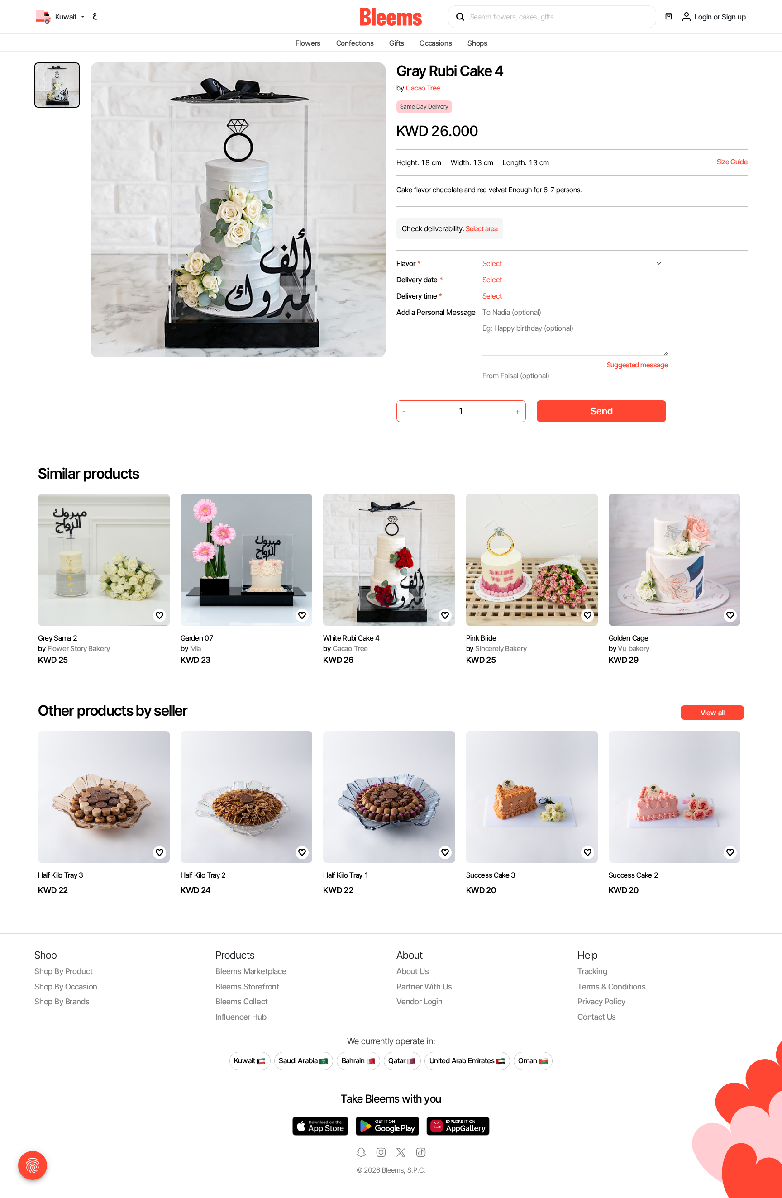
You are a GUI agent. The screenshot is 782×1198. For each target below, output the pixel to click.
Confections (355, 43)
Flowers (308, 43)
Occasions (436, 43)
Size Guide (732, 161)
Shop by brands (62, 1001)
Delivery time (419, 295)
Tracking (592, 971)
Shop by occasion (65, 986)
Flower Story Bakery (74, 648)
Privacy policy (601, 1001)
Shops (477, 43)
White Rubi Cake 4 (351, 637)
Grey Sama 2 (57, 637)
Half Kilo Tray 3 (60, 874)
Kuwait (245, 1060)
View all (713, 712)
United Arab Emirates (462, 1060)
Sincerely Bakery (496, 648)
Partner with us (424, 986)
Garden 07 (197, 637)
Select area (481, 228)
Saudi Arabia (299, 1060)
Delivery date (419, 279)
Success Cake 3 (491, 874)
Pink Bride (481, 637)
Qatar (397, 1060)
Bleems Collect (241, 1001)
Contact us (596, 1017)
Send (602, 411)
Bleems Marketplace (250, 971)
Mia (191, 648)
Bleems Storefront (247, 986)
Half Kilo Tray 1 (345, 874)
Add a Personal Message (436, 312)
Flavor (408, 263)
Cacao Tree (422, 88)
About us (412, 971)
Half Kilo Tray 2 (203, 874)
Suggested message (637, 365)
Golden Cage (628, 637)
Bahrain (354, 1060)
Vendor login (419, 1001)
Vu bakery (629, 648)
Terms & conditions (611, 986)
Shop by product (63, 971)
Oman (528, 1060)
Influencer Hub (241, 1017)
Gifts (396, 43)
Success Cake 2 (633, 874)
